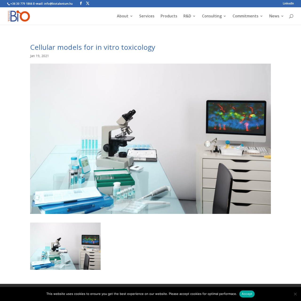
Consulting (212, 16)
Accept (247, 294)
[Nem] (295, 294)
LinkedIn (288, 3)
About (122, 16)
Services (146, 16)
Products (169, 16)
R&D (187, 16)
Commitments (245, 16)
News (274, 16)
